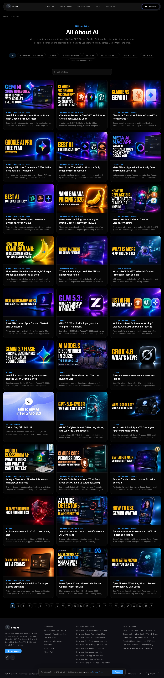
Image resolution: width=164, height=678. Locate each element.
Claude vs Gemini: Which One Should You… (140, 638)
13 (81, 606)
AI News (52, 55)
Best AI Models (66, 7)
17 (104, 606)
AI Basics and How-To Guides (31, 55)
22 (134, 606)
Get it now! (15, 651)
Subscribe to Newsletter (53, 641)
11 (69, 606)
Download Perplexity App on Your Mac (91, 645)
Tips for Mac (90, 55)
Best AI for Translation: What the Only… (138, 645)
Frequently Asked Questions (82, 61)
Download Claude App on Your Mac (90, 634)
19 (116, 606)
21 (128, 606)
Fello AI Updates (130, 55)
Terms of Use (49, 648)
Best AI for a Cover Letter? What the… (138, 648)
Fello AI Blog (82, 26)
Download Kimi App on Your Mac (89, 652)
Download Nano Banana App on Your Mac (93, 663)
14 (87, 606)
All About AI (49, 7)
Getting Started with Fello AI (55, 630)
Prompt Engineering (109, 55)
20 (122, 606)
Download (152, 7)
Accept (117, 672)
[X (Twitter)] (13, 657)
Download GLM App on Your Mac (89, 656)
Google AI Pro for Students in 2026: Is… (139, 641)
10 (63, 606)
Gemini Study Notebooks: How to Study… (139, 630)
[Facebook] (7, 657)
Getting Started (84, 7)
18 (110, 606)
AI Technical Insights (71, 55)
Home (5, 16)
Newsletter (110, 7)
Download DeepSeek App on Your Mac (91, 641)
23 (140, 606)
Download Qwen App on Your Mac (90, 659)
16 (99, 606)
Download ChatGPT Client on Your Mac (92, 630)
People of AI (147, 55)
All (12, 55)
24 (146, 606)
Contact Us (48, 645)
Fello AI (15, 7)
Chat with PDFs (50, 638)
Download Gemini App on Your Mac (90, 638)
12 (75, 606)
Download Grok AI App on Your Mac (90, 648)
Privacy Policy (49, 652)
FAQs (98, 7)
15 (93, 606)
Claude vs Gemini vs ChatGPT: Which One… (140, 634)
